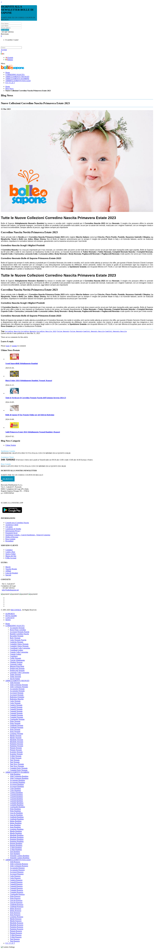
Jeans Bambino (15, 827)
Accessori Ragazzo (17, 874)
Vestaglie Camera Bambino (19, 858)
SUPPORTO (10, 614)
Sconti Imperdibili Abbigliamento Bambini (21, 363)
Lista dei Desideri (11, 573)
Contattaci (9, 550)
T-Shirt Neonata (15, 756)
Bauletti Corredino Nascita (19, 634)
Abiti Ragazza (15, 862)
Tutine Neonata (76, 331)
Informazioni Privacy (12, 531)
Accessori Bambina (17, 784)
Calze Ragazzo (15, 878)
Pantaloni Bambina (16, 839)
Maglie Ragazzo (16, 921)
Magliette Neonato (16, 742)
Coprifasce (14, 656)
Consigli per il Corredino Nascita (17, 523)
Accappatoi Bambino (17, 782)
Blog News (9, 89)
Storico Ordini (10, 554)
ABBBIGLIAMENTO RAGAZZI (18, 860)
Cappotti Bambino (16, 801)
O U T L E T (10, 943)
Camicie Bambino (16, 793)
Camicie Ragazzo (16, 880)
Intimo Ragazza (15, 909)
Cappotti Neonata (16, 711)
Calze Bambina (15, 788)
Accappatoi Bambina (17, 780)
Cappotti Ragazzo (16, 888)
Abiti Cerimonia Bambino (19, 778)
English (10, 58)
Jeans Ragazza (15, 913)
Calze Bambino (15, 790)
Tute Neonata (15, 760)
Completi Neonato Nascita (94, 331)
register (14, 346)
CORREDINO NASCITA (15, 626)
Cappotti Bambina (16, 799)
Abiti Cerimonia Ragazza (19, 864)
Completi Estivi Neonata (18, 770)
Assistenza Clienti (11, 525)
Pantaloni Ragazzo (16, 929)
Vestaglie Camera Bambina (19, 856)
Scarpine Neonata (16, 752)
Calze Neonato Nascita (18, 640)
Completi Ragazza (16, 890)
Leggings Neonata (16, 734)
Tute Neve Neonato (17, 766)
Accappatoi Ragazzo (17, 870)
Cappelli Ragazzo (16, 884)
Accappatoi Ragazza (17, 868)
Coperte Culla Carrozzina (19, 652)
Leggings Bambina (16, 829)
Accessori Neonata (16, 693)
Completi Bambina (16, 803)
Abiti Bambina (15, 774)
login (7, 346)
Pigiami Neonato (16, 750)
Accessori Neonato (16, 695)
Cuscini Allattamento (17, 660)
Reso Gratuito (10, 539)
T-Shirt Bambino (16, 850)
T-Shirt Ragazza (15, 935)
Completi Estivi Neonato (19, 768)
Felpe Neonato (15, 723)
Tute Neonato (15, 762)
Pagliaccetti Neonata (17, 668)
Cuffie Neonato (15, 658)
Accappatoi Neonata (17, 689)
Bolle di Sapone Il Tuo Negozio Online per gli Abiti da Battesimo (29, 415)
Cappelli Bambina (16, 795)
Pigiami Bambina (16, 843)
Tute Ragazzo (15, 941)
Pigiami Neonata (16, 748)
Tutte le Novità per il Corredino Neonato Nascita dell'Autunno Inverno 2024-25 (35, 398)
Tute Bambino (15, 854)
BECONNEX (16, 610)
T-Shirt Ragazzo (16, 937)
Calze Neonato (15, 703)
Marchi (7, 567)
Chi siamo (9, 527)
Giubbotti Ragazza (16, 904)
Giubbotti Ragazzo (16, 907)
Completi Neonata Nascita (116, 331)
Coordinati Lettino (16, 650)
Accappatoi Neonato (17, 628)
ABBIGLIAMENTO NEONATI (17, 681)
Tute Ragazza (15, 939)
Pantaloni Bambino (17, 841)
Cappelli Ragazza (16, 882)
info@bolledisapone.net (10, 590)
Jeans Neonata (15, 729)
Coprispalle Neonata (17, 719)
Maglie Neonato (15, 738)
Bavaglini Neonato (16, 636)
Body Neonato (15, 638)
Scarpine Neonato (16, 754)
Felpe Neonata (15, 721)
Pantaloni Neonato (16, 746)
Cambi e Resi (10, 552)
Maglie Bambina (16, 831)
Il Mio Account (10, 558)
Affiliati (8, 571)
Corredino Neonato (28, 331)
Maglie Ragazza (15, 919)
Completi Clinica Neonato (19, 646)
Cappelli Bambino (16, 797)
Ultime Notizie (10, 445)
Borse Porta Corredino (18, 630)
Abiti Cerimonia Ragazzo (19, 866)
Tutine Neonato (63, 331)
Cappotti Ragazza (16, 886)
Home (7, 87)
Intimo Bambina (15, 821)
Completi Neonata (16, 715)
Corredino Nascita (12, 331)
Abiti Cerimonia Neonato (19, 687)
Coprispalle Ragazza (17, 894)
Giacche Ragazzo (16, 902)
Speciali (8, 575)
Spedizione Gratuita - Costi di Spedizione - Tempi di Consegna (27, 535)
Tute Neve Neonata (17, 764)
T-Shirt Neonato (15, 758)
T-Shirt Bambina (16, 847)
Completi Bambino (16, 805)
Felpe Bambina (15, 809)
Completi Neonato (16, 717)
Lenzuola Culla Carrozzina (19, 672)
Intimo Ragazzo (15, 911)
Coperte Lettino (15, 654)
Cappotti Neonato (16, 713)
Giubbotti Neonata (16, 725)
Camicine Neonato (16, 642)
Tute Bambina (15, 852)
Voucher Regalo (11, 569)
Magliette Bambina (16, 835)
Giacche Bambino (16, 815)
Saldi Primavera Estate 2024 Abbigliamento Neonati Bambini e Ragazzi (32, 432)
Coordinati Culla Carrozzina (20, 648)
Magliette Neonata (16, 740)
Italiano (10, 60)
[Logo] (2, 481)
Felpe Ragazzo (15, 898)
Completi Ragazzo (16, 892)
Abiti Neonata (15, 683)
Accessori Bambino (17, 786)
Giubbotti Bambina (17, 817)
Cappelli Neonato (16, 709)
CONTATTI (9, 618)
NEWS (8, 620)
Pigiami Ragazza (16, 931)
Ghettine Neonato (16, 662)
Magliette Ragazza (16, 923)
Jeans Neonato (15, 731)
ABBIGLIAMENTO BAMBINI (17, 772)
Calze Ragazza (15, 876)
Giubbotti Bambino (17, 819)
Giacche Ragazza (16, 900)
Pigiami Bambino (16, 845)
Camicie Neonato (16, 705)
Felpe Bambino (15, 811)
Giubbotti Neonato (16, 727)
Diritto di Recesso (11, 537)
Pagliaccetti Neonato (17, 670)
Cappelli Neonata (16, 707)
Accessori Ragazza (16, 872)
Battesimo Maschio (17, 699)
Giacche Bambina (16, 813)
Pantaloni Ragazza (16, 927)
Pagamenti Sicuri (11, 533)
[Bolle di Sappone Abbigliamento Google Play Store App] (12, 514)
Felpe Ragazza (15, 896)
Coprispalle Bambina (17, 807)
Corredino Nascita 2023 (46, 331)
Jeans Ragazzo (15, 915)
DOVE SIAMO (11, 616)
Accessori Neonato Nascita (19, 632)
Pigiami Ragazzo (16, 933)
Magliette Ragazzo (16, 925)
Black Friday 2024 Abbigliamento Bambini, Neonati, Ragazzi (28, 380)
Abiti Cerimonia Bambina (19, 776)
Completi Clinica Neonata (19, 644)
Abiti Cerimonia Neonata (19, 685)
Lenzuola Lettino (16, 664)
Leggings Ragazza (16, 917)
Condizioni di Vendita (13, 529)
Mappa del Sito (10, 556)
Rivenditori (9, 541)
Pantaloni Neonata (16, 744)
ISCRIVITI (5, 30)
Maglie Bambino (16, 833)
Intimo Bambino (16, 823)
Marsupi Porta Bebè (17, 666)
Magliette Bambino (17, 837)
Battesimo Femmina (17, 697)
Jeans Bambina (15, 825)
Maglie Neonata (15, 736)
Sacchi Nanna (15, 679)
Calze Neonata (15, 701)
